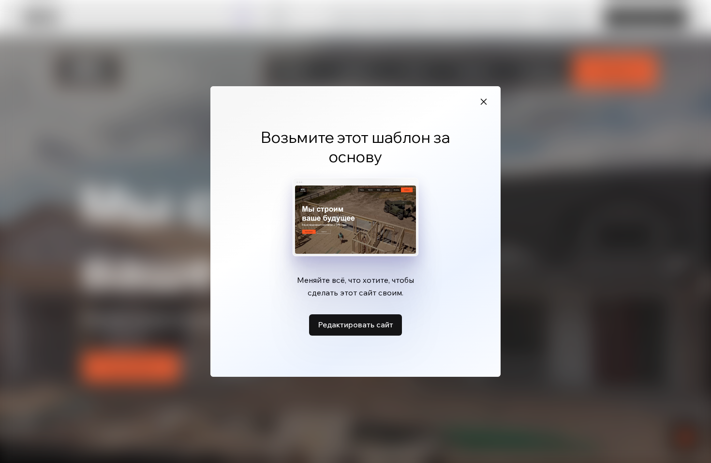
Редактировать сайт (355, 324)
